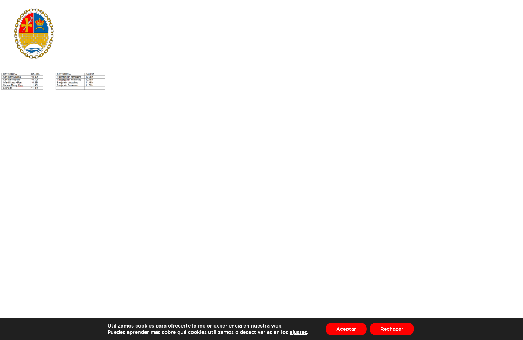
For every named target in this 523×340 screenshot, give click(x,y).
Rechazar (391, 328)
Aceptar (346, 328)
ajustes (298, 332)
